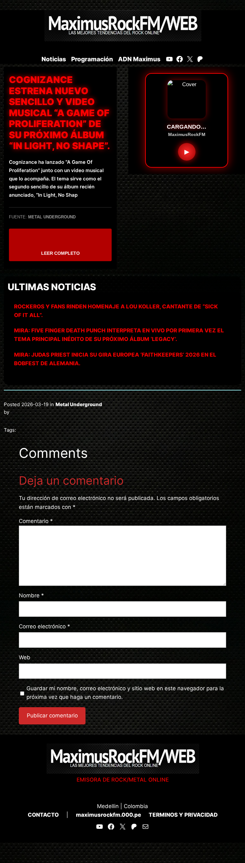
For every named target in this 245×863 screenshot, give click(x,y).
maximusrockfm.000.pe (108, 815)
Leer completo (60, 253)
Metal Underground (79, 404)
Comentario (36, 521)
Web (24, 657)
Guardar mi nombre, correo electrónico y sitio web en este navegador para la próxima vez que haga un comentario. (125, 692)
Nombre (31, 595)
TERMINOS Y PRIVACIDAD (183, 815)
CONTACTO (43, 815)
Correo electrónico (44, 626)
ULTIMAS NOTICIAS (52, 286)
